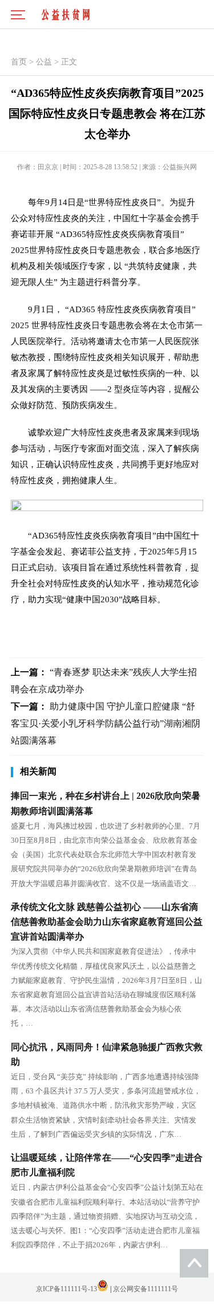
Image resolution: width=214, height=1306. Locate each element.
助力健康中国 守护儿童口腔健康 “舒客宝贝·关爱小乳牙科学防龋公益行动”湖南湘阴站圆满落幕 (105, 723)
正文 (69, 62)
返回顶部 (194, 1263)
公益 (44, 62)
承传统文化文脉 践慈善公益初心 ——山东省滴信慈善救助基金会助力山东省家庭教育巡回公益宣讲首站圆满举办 (107, 921)
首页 (19, 62)
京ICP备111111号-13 (66, 1289)
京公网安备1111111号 (145, 1289)
